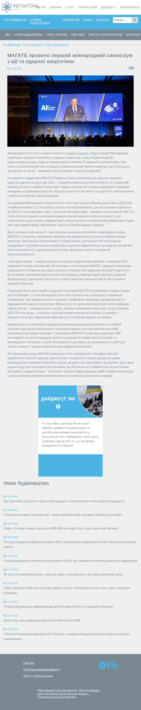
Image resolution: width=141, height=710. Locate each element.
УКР (43, 7)
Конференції (129, 7)
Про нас (28, 663)
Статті (70, 7)
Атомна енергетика (40, 21)
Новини (55, 7)
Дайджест (109, 7)
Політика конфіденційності (41, 669)
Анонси (102, 20)
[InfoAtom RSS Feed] (114, 666)
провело (82, 153)
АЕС (8, 34)
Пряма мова (87, 7)
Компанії (133, 34)
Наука (88, 20)
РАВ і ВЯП (78, 34)
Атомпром (70, 20)
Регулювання (15, 20)
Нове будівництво (29, 34)
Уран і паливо (57, 34)
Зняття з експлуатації (105, 34)
